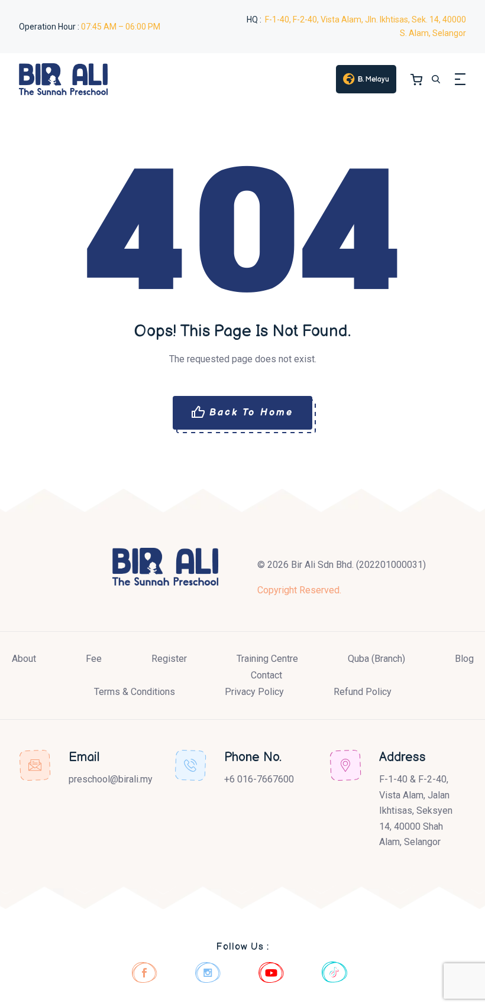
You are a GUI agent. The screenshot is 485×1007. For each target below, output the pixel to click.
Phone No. (253, 757)
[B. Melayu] (349, 79)
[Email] (35, 765)
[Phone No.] (190, 765)
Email (84, 757)
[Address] (345, 765)
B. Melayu (373, 79)
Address (402, 757)
